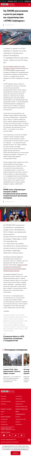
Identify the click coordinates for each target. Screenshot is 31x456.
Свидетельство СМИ (21, 419)
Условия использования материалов (9, 442)
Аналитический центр (22, 409)
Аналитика (3, 404)
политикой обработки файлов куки (20, 449)
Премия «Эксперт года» (21, 406)
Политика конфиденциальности (8, 439)
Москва (2, 411)
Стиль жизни (19, 396)
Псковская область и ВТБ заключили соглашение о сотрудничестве (13, 338)
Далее (4, 187)
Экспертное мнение (6, 401)
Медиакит (18, 421)
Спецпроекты (19, 424)
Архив (17, 411)
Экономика (3, 396)
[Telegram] (21, 435)
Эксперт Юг (4, 421)
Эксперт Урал (4, 424)
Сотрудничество (20, 414)
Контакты (18, 416)
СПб (2, 414)
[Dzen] (4, 435)
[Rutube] (16, 435)
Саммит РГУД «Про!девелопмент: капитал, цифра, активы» (12, 371)
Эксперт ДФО (4, 419)
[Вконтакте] (10, 435)
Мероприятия (7, 367)
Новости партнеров (20, 401)
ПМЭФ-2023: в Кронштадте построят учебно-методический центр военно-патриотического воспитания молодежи (15, 194)
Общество (3, 398)
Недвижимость (19, 404)
